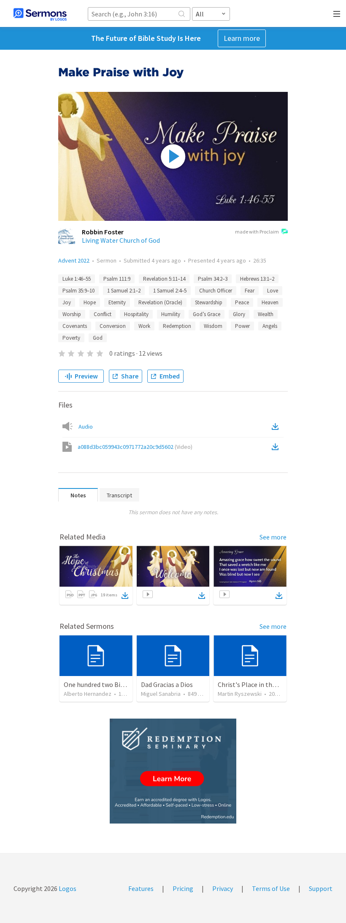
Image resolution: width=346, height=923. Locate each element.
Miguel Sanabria (161, 694)
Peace (242, 302)
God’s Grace (206, 314)
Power (242, 326)
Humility (170, 314)
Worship (71, 314)
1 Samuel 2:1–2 (124, 290)
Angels (269, 326)
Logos (66, 888)
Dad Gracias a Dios (167, 684)
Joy (66, 302)
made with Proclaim (257, 231)
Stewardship (208, 302)
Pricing (183, 888)
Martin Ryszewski (240, 694)
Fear (249, 290)
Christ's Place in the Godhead (260, 684)
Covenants (74, 326)
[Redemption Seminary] (173, 771)
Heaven (270, 302)
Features (141, 888)
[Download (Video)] (277, 446)
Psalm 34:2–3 (212, 278)
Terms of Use (271, 888)
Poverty (71, 337)
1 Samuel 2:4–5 (170, 290)
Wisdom (213, 326)
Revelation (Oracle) (160, 302)
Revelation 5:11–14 (164, 278)
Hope (90, 302)
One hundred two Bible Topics (107, 684)
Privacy (222, 888)
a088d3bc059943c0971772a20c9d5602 (135, 447)
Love (272, 290)
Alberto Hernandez (87, 694)
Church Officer (215, 290)
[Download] (125, 595)
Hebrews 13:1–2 (257, 278)
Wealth (265, 314)
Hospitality (136, 314)
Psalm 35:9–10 (78, 290)
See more (273, 537)
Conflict (102, 314)
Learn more (242, 38)
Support (320, 888)
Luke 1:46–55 (76, 278)
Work (144, 326)
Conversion (113, 326)
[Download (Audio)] (277, 426)
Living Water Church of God (121, 240)
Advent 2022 (73, 260)
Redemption (177, 326)
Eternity (117, 302)
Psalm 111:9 (116, 278)
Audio (85, 426)
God (98, 337)
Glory (239, 314)
